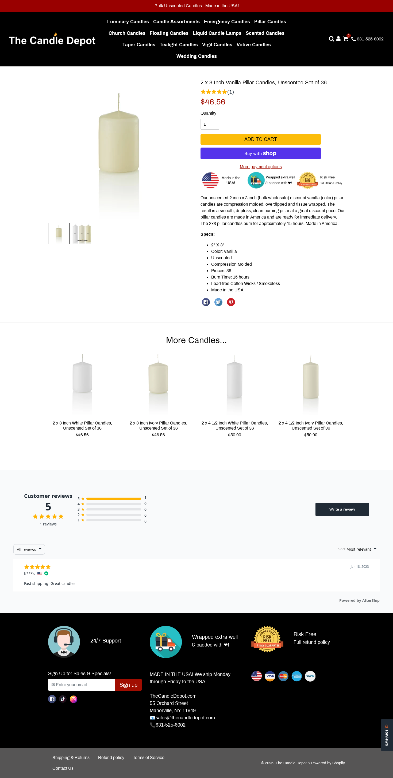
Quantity (208, 113)
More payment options (261, 166)
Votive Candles (255, 44)
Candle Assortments (177, 21)
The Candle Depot (291, 763)
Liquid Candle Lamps (218, 33)
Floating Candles (170, 33)
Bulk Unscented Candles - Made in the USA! (197, 5)
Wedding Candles (197, 56)
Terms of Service (148, 757)
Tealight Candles (180, 44)
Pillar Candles (271, 21)
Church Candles (128, 33)
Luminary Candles (129, 21)
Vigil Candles (218, 44)
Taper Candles (139, 44)
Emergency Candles (228, 21)
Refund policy (111, 757)
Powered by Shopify (328, 763)
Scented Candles (266, 33)
